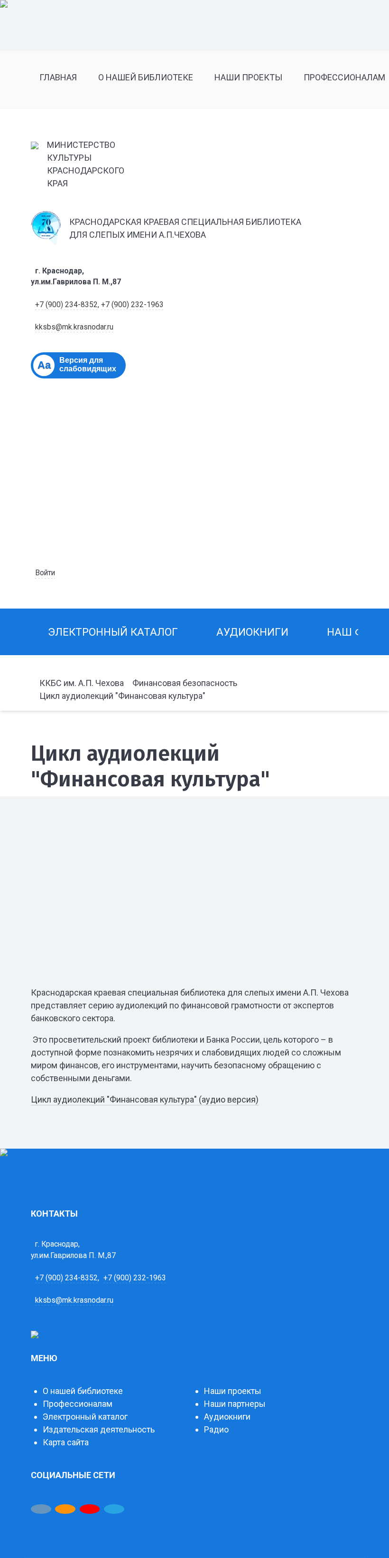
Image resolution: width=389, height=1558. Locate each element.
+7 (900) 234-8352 (66, 304)
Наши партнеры (235, 1404)
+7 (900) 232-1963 (132, 304)
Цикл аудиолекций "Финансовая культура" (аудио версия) (145, 1099)
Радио (216, 1429)
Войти (45, 572)
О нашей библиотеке (83, 1391)
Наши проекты (232, 1391)
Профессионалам (77, 1404)
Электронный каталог (85, 1417)
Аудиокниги (227, 1417)
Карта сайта (66, 1442)
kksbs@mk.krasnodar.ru (74, 326)
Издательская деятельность (99, 1429)
